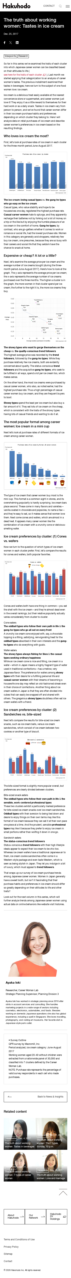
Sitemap (8, 1254)
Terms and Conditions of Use (19, 1240)
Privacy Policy (11, 1247)
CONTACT (49, 6)
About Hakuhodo (13, 1216)
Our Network (33, 1216)
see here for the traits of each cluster (23, 75)
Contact (8, 1261)
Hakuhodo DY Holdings (55, 1216)
